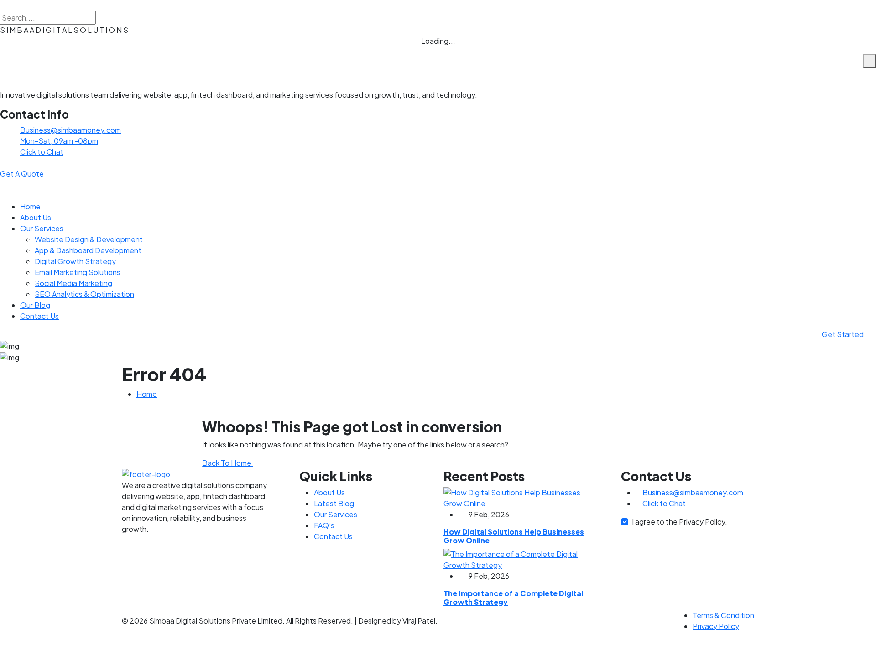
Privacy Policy (716, 626)
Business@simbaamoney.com (70, 130)
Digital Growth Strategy (75, 261)
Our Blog (35, 305)
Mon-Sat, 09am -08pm (59, 141)
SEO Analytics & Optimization (84, 294)
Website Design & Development (89, 239)
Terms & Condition (723, 615)
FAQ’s (324, 525)
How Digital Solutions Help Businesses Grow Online (513, 536)
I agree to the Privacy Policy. (679, 521)
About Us (35, 217)
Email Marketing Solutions (77, 272)
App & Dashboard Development (88, 250)
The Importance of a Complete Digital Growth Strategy (513, 597)
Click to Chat (41, 151)
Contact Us (39, 316)
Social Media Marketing (73, 283)
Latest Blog (334, 503)
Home (30, 206)
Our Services (41, 228)
